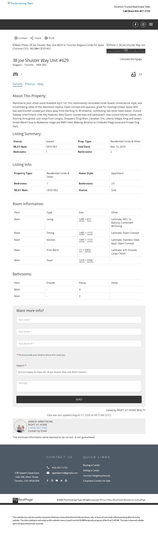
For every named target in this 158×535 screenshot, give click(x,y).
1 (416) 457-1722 (37, 427)
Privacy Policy (106, 500)
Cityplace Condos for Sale (96, 480)
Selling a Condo (91, 470)
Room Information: (28, 203)
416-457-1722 (142, 11)
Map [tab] (40, 84)
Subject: (20, 365)
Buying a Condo (91, 465)
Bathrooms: (22, 274)
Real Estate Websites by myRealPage (129, 500)
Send (79, 399)
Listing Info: (22, 164)
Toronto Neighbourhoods (96, 475)
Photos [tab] (30, 84)
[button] (132, 8)
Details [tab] (17, 84)
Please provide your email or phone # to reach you (41, 355)
